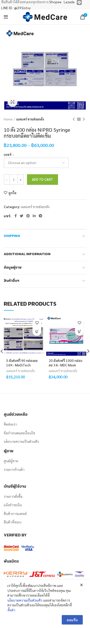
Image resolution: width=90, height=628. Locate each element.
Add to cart (42, 179)
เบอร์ (8, 154)
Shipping (12, 235)
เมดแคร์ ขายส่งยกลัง (30, 119)
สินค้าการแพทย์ (15, 513)
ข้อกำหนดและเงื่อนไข (19, 433)
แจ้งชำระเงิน (13, 505)
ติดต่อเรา (10, 424)
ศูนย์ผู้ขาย (11, 460)
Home (8, 119)
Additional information (27, 254)
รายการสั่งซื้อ (13, 496)
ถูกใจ (12, 192)
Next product (83, 119)
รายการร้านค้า (14, 469)
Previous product (73, 119)
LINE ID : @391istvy (15, 7)
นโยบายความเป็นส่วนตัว (21, 441)
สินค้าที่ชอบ (13, 522)
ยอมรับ (72, 620)
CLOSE (82, 538)
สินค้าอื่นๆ (11, 280)
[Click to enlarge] (13, 102)
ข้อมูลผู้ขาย (13, 267)
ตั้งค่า (11, 610)
